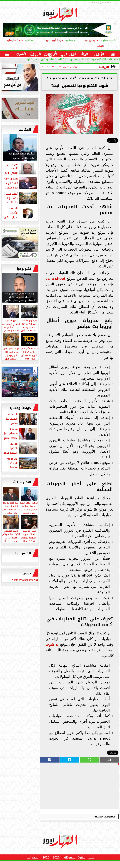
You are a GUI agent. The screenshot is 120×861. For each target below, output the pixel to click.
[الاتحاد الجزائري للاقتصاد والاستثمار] (20, 109)
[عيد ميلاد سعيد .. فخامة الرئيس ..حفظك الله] (20, 78)
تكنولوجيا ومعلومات (23, 271)
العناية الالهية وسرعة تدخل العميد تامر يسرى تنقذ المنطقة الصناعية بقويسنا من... (20, 448)
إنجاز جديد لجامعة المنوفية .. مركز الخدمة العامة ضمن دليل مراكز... (11, 508)
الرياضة (104, 67)
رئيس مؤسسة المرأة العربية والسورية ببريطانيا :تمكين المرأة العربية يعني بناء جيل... (29, 539)
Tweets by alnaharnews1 (24, 579)
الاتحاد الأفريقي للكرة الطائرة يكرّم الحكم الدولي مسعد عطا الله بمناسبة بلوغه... (11, 537)
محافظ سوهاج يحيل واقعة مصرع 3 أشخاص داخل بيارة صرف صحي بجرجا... (20, 433)
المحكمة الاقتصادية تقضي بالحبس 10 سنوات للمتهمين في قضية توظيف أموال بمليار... (21, 418)
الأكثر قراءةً (22, 482)
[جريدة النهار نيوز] (20, 244)
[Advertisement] (95, 787)
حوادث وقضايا (20, 408)
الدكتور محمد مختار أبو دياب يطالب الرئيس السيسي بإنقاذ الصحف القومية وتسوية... (29, 509)
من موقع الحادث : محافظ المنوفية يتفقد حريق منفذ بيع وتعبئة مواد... (19, 463)
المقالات (25, 129)
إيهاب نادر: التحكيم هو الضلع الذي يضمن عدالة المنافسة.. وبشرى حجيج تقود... (72, 60)
